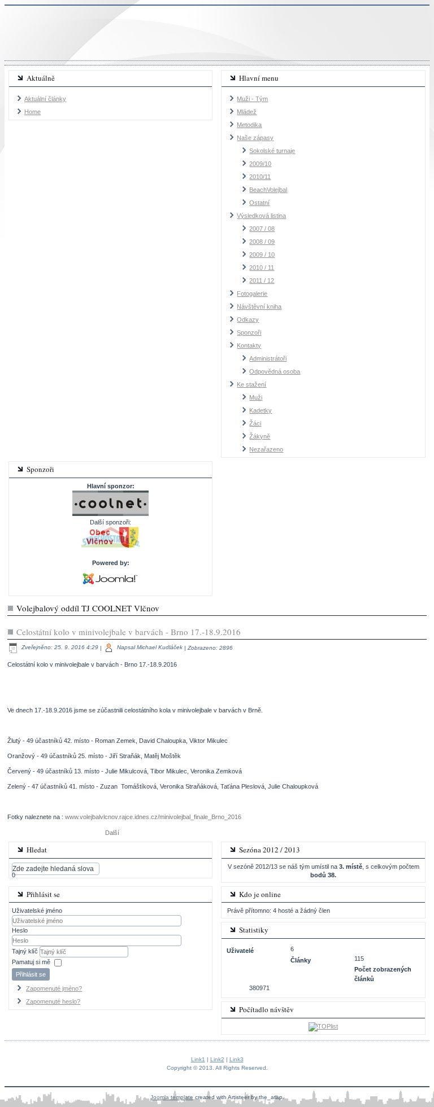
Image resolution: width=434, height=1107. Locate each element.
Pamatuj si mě (31, 962)
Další (112, 832)
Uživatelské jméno (37, 910)
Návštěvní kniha (259, 306)
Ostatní (259, 202)
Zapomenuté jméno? (54, 988)
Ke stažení (251, 384)
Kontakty (249, 345)
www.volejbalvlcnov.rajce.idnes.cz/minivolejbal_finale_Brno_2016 (153, 816)
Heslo (20, 930)
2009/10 (260, 163)
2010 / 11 (261, 267)
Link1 (198, 1059)
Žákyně (259, 436)
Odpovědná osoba (274, 371)
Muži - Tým (252, 98)
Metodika (249, 124)
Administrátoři (268, 358)
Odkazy (248, 319)
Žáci (255, 423)
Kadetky (260, 410)
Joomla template (171, 1097)
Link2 (217, 1059)
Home (32, 111)
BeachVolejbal (268, 189)
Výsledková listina (261, 215)
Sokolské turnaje (272, 150)
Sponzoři (249, 332)
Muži (255, 397)
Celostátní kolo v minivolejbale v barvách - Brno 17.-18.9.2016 (128, 631)
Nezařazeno (266, 449)
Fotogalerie (252, 293)
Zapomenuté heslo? (53, 1001)
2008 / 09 (262, 241)
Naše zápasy (255, 137)
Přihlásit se (31, 974)
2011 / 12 (261, 280)
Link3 (236, 1059)
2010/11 (260, 176)
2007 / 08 (262, 228)
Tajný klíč (26, 951)
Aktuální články (45, 98)
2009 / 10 (262, 254)
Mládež (247, 111)
